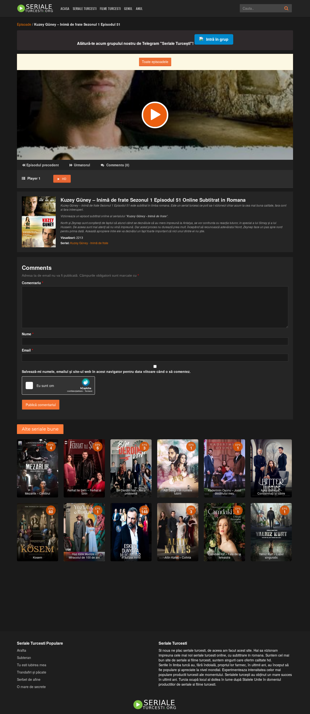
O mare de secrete (31, 686)
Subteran (24, 657)
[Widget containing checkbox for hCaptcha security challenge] (58, 385)
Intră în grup (217, 39)
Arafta (21, 650)
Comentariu (32, 282)
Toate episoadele (155, 61)
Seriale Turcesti (84, 8)
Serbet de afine (28, 679)
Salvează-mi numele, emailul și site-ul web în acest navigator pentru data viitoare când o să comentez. (106, 371)
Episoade (24, 24)
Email (27, 350)
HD (64, 178)
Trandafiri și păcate (31, 672)
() (117, 164)
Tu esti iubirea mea (31, 664)
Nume (27, 333)
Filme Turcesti (110, 8)
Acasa (65, 8)
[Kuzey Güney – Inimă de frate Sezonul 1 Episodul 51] (155, 115)
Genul (128, 8)
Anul (139, 8)
